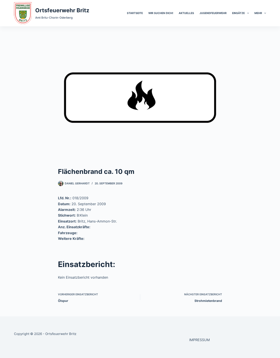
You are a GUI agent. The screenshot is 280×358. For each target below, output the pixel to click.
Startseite (135, 13)
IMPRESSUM (199, 340)
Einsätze (238, 13)
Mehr (258, 13)
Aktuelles (186, 13)
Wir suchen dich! (160, 13)
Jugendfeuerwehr (213, 13)
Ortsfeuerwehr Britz (62, 10)
